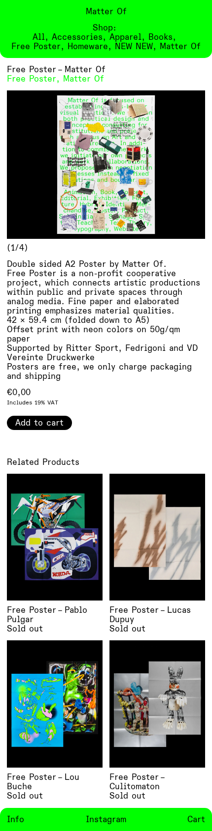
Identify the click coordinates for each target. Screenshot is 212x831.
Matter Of (83, 79)
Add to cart (39, 423)
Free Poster (31, 79)
